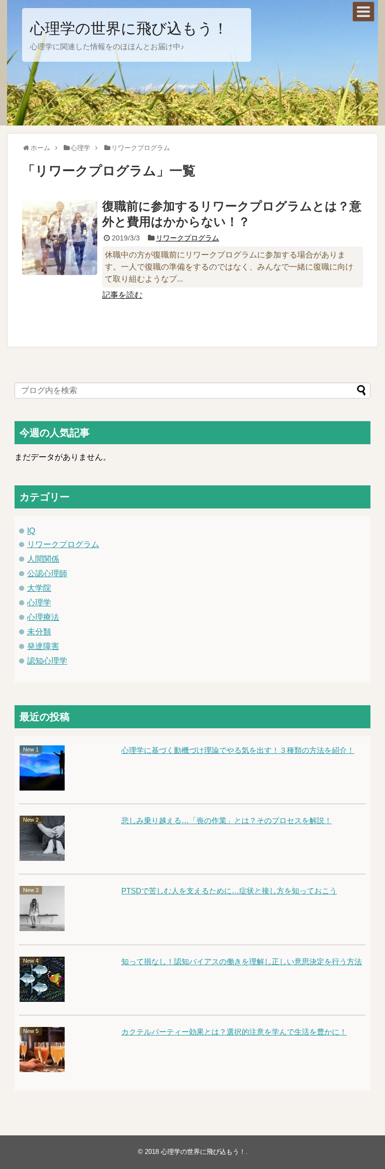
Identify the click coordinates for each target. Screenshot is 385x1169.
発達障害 (43, 646)
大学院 (39, 588)
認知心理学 (47, 661)
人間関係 (43, 559)
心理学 (39, 602)
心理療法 (43, 617)
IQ (31, 531)
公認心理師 (47, 573)
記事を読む (122, 295)
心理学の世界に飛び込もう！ (129, 28)
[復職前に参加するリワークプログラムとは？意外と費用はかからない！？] (59, 237)
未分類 (39, 631)
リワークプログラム (187, 238)
